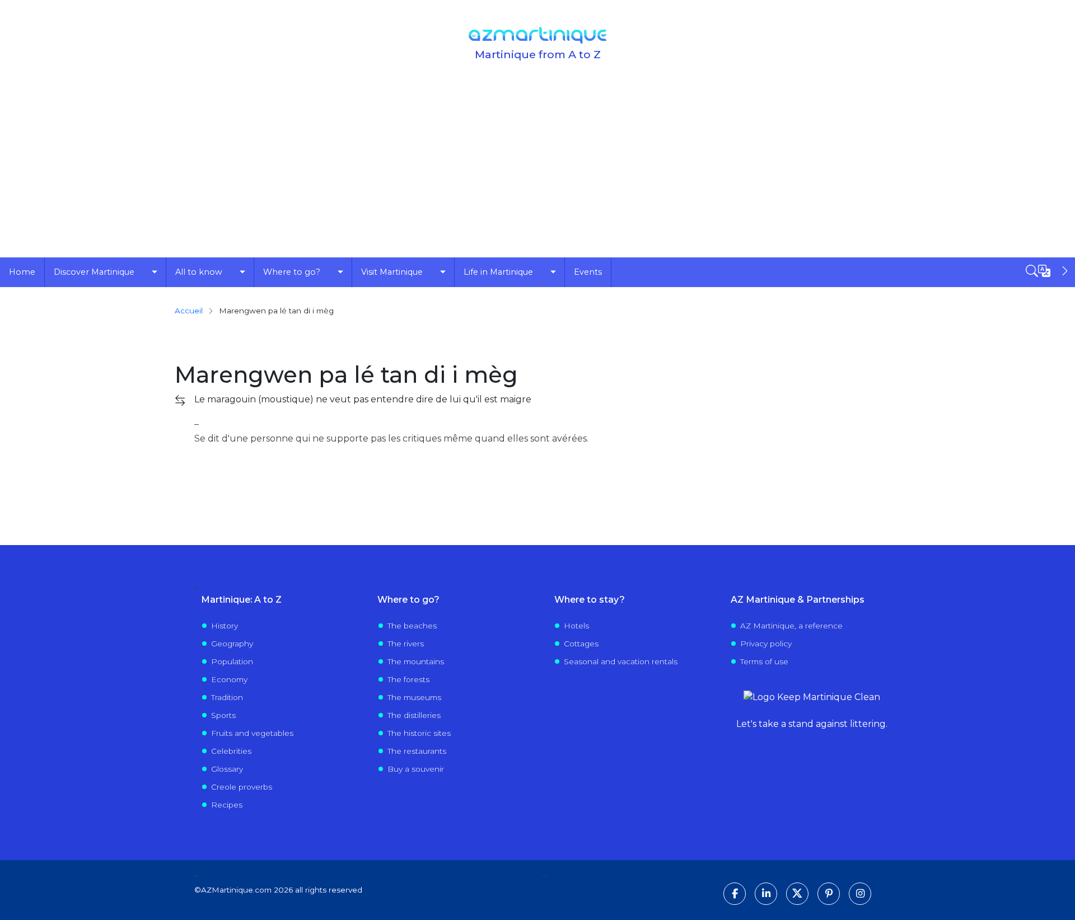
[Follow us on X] (797, 894)
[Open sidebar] (1048, 271)
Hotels (576, 625)
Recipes (226, 804)
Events (588, 272)
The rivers (405, 643)
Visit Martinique (392, 272)
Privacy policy (766, 643)
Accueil (189, 310)
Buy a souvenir (415, 768)
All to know (198, 272)
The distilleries (414, 715)
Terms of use (764, 661)
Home (22, 272)
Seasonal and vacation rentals (620, 661)
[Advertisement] (537, 173)
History (224, 625)
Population (232, 661)
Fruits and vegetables (252, 733)
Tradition (227, 697)
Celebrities (231, 751)
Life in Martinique (498, 272)
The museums (414, 697)
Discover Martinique (94, 272)
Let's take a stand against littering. (811, 724)
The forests (408, 679)
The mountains (415, 661)
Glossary (227, 768)
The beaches (412, 625)
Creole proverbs (241, 786)
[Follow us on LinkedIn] (766, 894)
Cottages (581, 643)
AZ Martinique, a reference (791, 625)
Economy (229, 679)
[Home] (537, 35)
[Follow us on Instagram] (860, 894)
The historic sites (419, 733)
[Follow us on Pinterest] (828, 894)
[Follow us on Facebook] (734, 894)
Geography (232, 643)
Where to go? (291, 272)
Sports (223, 715)
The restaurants (416, 751)
